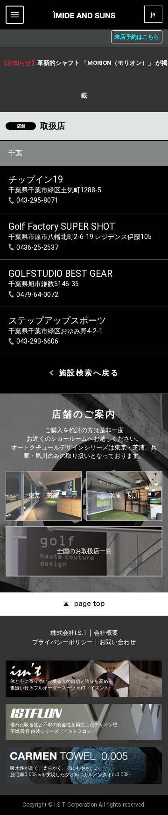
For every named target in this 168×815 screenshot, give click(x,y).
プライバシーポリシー (62, 642)
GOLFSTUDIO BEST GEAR (60, 273)
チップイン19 (35, 179)
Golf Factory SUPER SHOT (61, 226)
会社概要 (106, 632)
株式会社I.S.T (69, 632)
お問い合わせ (117, 642)
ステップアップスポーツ (57, 320)
